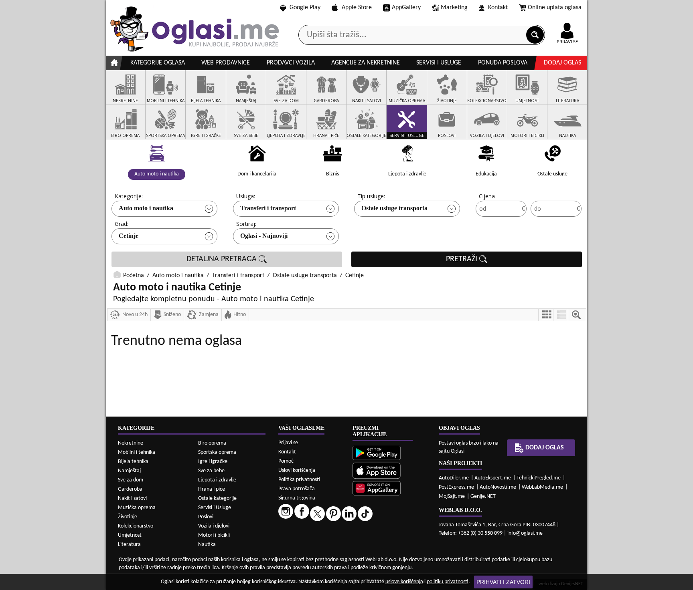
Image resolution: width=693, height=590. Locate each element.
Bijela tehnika (133, 462)
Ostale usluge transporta (394, 208)
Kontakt (498, 7)
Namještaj (129, 471)
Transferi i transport (268, 208)
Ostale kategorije (217, 498)
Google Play (305, 7)
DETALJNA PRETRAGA (222, 259)
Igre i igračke (212, 462)
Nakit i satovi (132, 498)
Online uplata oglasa (555, 7)
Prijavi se (288, 443)
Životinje (127, 517)
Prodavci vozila (291, 63)
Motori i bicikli (214, 535)
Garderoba (130, 489)
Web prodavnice (225, 63)
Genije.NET (483, 496)
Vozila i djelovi (213, 526)
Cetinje (128, 235)
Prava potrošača (296, 489)
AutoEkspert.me (492, 478)
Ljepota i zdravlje (217, 480)
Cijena (487, 196)
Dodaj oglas (562, 63)
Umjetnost (130, 535)
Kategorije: (129, 196)
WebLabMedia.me (542, 487)
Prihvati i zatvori (503, 582)
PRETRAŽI (462, 259)
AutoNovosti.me (498, 487)
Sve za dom (130, 480)
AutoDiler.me (454, 478)
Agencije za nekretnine (365, 63)
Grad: (121, 224)
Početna (133, 275)
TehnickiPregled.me (539, 478)
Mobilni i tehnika (136, 452)
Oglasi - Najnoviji (264, 235)
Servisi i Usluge (214, 508)
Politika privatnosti (299, 480)
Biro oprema (212, 443)
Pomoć (286, 461)
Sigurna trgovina (296, 498)
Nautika (207, 545)
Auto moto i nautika (146, 208)
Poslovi (205, 517)
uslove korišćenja (404, 582)
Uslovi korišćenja (296, 470)
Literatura (129, 545)
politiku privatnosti (447, 582)
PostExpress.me (456, 487)
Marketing (454, 7)
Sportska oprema (217, 452)
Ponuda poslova (502, 63)
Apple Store (357, 7)
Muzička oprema (137, 508)
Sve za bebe (211, 471)
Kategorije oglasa (157, 63)
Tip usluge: (371, 196)
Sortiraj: (246, 224)
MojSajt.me (452, 496)
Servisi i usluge (438, 63)
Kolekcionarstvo (135, 526)
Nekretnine (130, 443)
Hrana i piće (211, 489)
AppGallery (406, 7)
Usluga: (245, 196)
